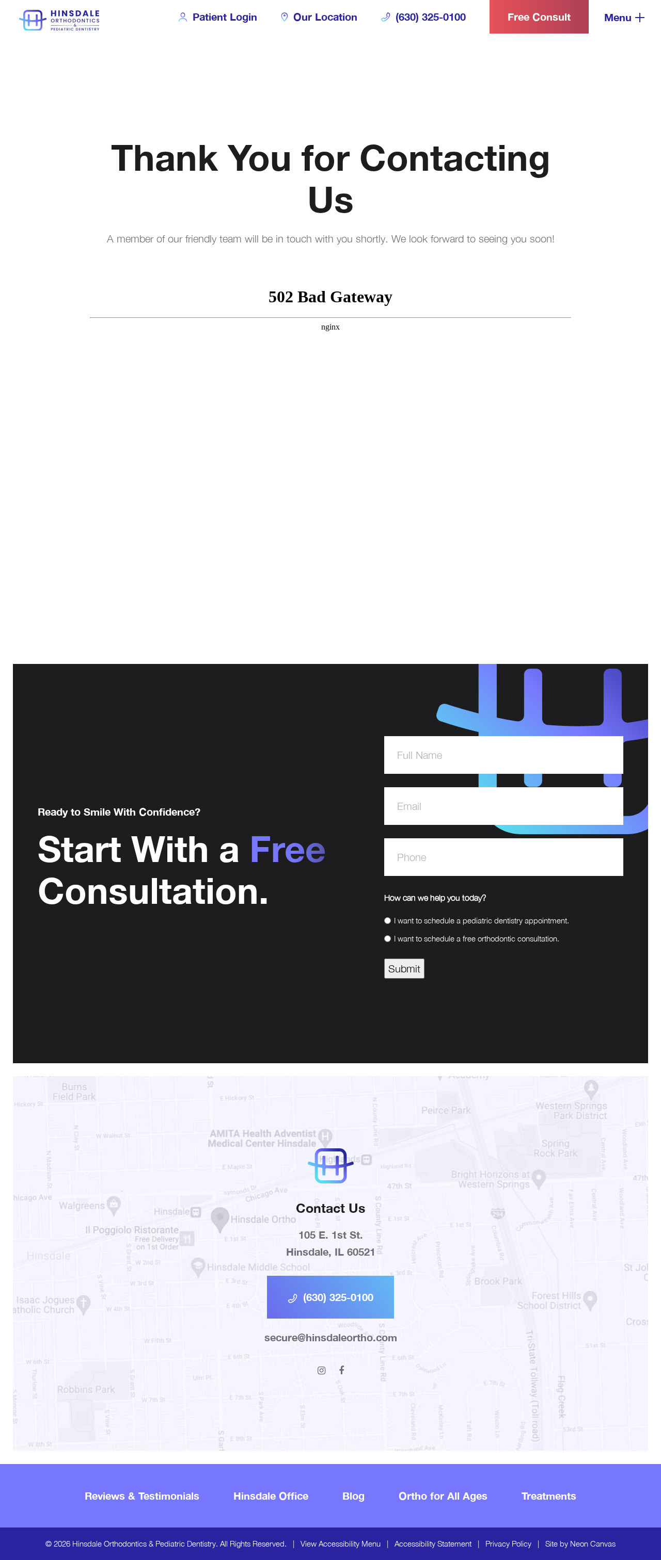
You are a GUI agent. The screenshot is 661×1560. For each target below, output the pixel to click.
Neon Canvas (593, 1543)
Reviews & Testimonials (142, 1495)
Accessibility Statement (433, 1543)
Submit (404, 968)
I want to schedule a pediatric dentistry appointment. (481, 920)
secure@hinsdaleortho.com (330, 1337)
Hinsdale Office (270, 1495)
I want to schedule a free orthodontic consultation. (476, 938)
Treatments (549, 1495)
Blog (353, 1495)
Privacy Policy (508, 1543)
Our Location (323, 16)
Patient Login (223, 16)
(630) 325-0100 (429, 16)
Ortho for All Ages (443, 1495)
